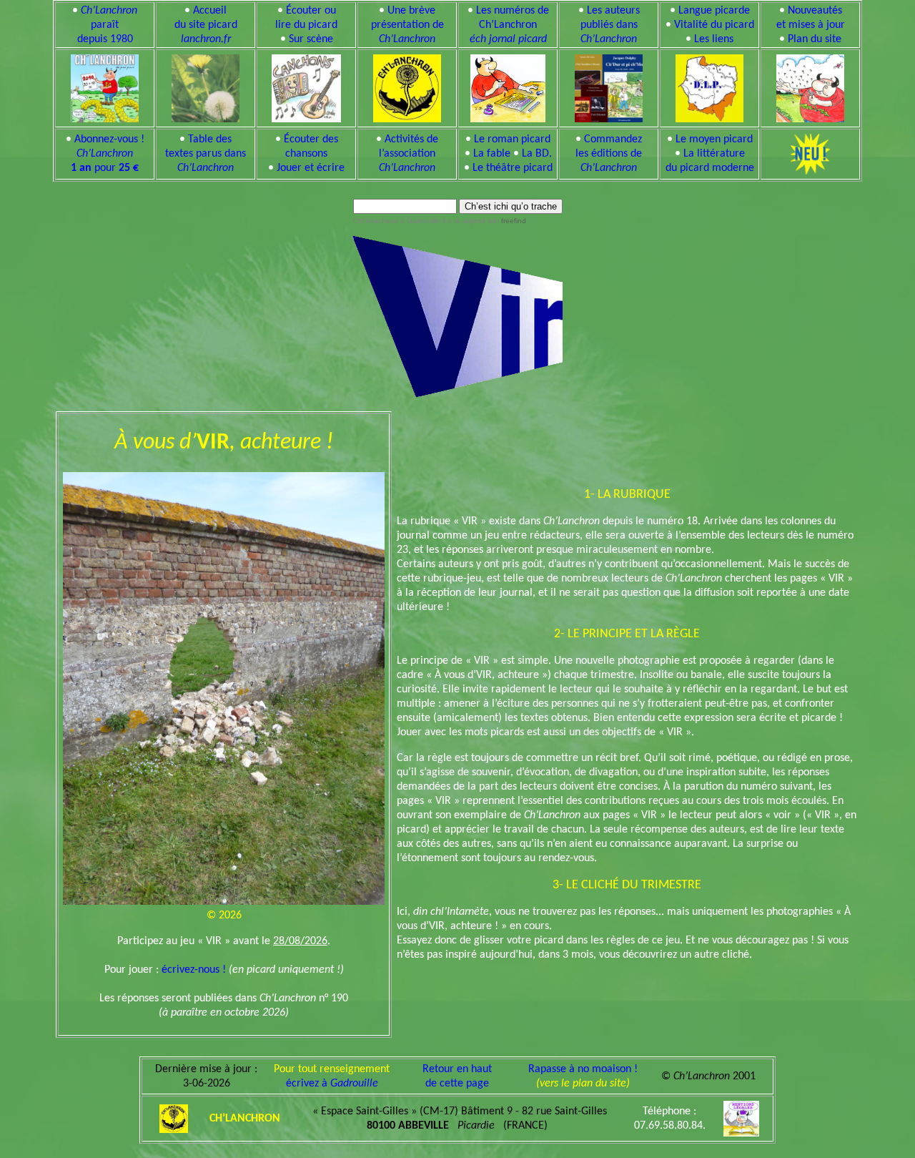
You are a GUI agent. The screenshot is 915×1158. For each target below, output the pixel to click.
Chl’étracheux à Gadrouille (396, 221)
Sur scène (311, 39)
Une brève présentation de (407, 25)
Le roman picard (512, 139)
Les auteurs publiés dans (610, 25)
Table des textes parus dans (205, 154)
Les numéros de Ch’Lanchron (509, 25)
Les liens (713, 39)
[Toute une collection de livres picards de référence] (609, 86)
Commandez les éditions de (608, 154)
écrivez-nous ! (194, 970)
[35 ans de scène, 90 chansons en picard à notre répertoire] (307, 86)
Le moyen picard (714, 139)
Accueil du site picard (205, 25)
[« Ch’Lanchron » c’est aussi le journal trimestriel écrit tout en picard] (105, 86)
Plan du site (814, 39)
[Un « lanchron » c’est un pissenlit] (205, 86)
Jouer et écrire (311, 168)
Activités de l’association (408, 154)
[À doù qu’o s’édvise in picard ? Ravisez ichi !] (709, 86)
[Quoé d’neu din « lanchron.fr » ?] (810, 86)
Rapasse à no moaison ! (583, 1069)
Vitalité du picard (714, 25)
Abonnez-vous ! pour (107, 154)
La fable (491, 154)
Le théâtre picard (513, 168)
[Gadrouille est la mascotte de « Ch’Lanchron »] (507, 86)
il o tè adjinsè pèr (483, 221)
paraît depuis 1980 (107, 25)
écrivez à (332, 1083)
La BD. (537, 154)
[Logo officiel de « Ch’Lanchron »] (407, 86)
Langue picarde (714, 10)
